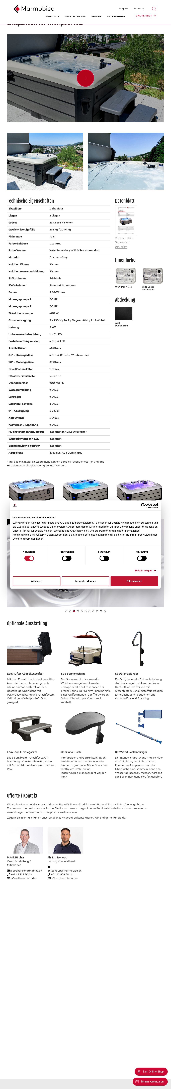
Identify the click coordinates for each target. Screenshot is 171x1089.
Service (96, 16)
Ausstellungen (75, 16)
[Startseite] (31, 7)
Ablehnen (36, 581)
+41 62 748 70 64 (21, 874)
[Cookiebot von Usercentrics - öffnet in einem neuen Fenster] (143, 505)
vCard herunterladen (24, 878)
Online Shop (144, 16)
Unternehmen (116, 16)
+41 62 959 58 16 (61, 874)
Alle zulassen (134, 581)
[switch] (66, 558)
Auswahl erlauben (85, 581)
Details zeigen (143, 570)
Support (123, 9)
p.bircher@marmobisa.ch (26, 871)
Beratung (139, 9)
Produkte (52, 16)
